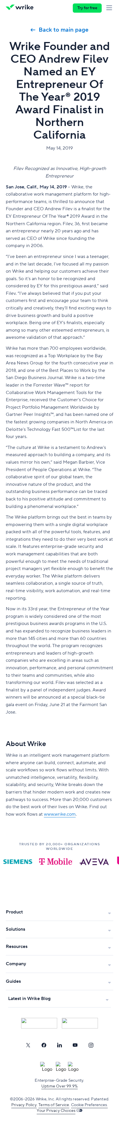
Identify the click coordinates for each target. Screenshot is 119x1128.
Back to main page (63, 29)
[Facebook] (44, 1045)
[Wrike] (21, 8)
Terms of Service (53, 1105)
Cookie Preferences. (89, 1105)
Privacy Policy (24, 1105)
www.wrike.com (60, 814)
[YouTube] (75, 1045)
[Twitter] (28, 1045)
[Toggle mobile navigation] (110, 8)
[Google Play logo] (80, 1023)
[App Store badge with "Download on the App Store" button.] (39, 1023)
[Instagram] (91, 1045)
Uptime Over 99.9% (59, 1086)
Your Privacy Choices (56, 1110)
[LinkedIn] (59, 1045)
